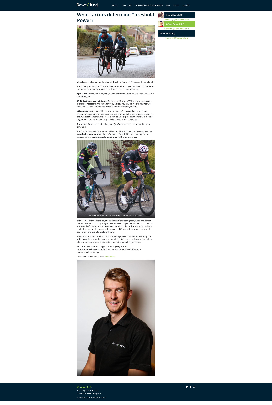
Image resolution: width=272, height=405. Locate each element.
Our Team (126, 5)
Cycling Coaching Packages (149, 5)
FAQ (168, 5)
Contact (186, 5)
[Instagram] (194, 386)
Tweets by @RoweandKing (176, 38)
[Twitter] (187, 386)
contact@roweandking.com (89, 393)
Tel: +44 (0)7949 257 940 (87, 390)
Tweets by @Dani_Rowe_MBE (176, 28)
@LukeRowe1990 (174, 14)
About (115, 5)
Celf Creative (102, 397)
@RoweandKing (167, 33)
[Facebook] (191, 386)
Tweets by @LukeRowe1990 (176, 19)
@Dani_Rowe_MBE (175, 24)
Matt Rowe (110, 256)
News (175, 5)
